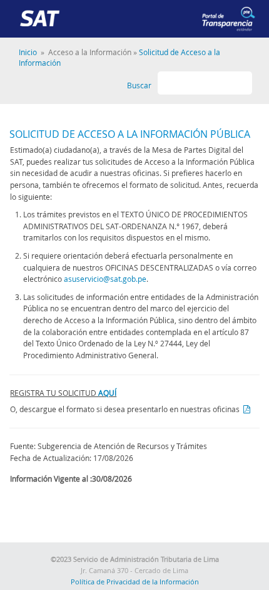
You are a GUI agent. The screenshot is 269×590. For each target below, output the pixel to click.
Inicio (28, 52)
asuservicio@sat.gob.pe (105, 279)
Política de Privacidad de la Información (135, 581)
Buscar (139, 85)
